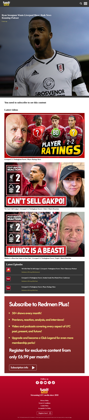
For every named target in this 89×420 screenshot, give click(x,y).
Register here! (43, 413)
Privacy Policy (44, 400)
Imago (70, 417)
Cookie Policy (44, 405)
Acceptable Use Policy (44, 408)
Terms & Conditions (44, 403)
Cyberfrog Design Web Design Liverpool (50, 417)
